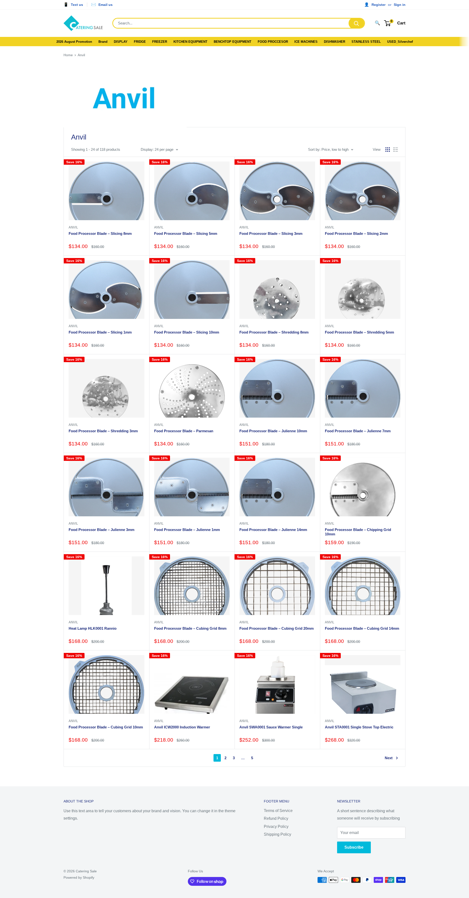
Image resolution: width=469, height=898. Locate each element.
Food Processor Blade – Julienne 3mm (101, 530)
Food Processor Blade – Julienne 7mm (358, 431)
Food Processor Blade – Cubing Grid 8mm (190, 628)
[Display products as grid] (387, 149)
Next (389, 758)
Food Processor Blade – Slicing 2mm (356, 233)
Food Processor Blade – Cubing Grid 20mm (276, 628)
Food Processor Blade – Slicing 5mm (185, 233)
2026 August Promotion (74, 41)
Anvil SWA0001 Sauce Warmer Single (271, 727)
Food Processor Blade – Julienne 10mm (273, 431)
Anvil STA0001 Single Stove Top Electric (359, 727)
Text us (77, 5)
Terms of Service (278, 811)
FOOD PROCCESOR (273, 41)
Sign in (399, 5)
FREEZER (159, 41)
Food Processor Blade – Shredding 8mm (274, 332)
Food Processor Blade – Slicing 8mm (100, 233)
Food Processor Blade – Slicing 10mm (186, 332)
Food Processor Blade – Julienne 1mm (187, 530)
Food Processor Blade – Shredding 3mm (103, 431)
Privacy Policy (276, 826)
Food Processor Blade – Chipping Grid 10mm (358, 532)
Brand (102, 41)
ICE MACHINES (306, 41)
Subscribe (353, 847)
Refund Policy (276, 818)
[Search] (356, 23)
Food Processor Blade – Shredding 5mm (359, 332)
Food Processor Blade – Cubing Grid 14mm (362, 628)
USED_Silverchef (400, 41)
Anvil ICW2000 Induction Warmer (182, 727)
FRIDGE (140, 41)
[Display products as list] (396, 149)
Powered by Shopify (79, 877)
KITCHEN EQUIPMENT (190, 41)
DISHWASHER (334, 41)
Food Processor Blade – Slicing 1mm (100, 332)
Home (68, 55)
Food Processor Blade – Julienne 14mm (273, 530)
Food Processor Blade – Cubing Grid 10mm (106, 727)
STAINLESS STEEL (366, 41)
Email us (105, 5)
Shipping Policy (277, 834)
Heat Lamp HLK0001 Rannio (93, 628)
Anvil (81, 55)
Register (378, 5)
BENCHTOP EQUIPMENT (232, 41)
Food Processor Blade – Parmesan (183, 431)
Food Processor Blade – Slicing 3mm (270, 233)
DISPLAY (121, 41)
